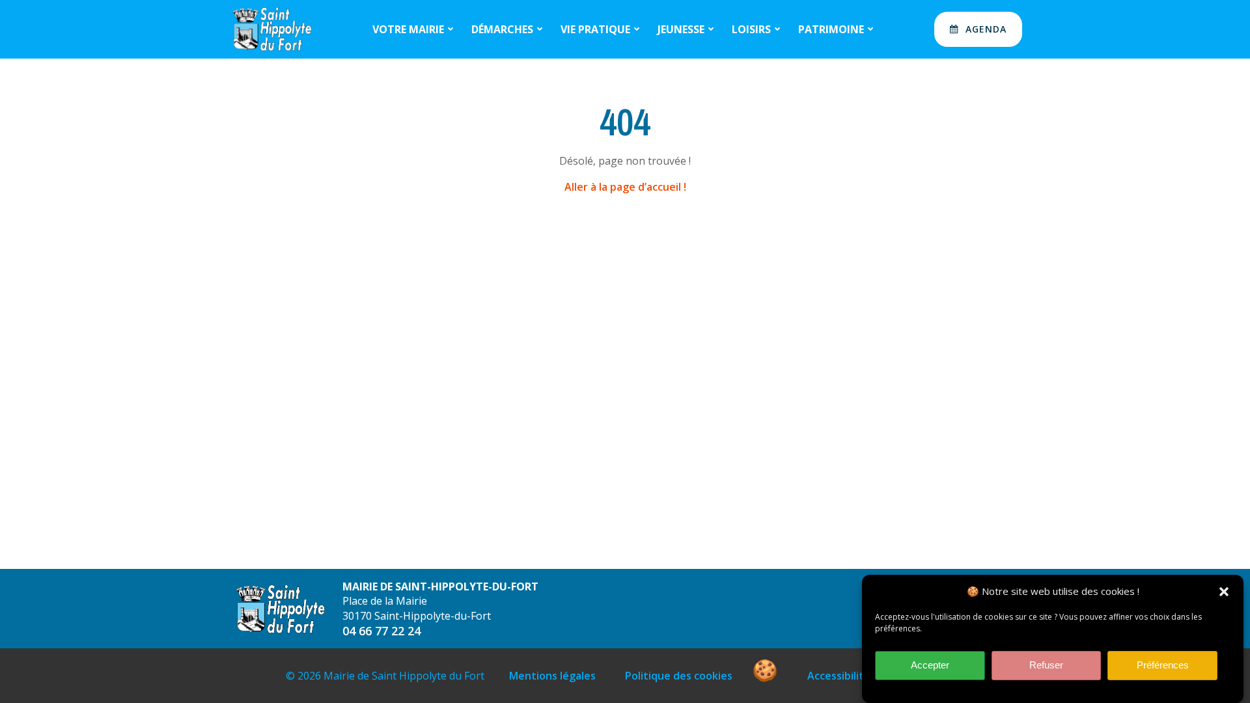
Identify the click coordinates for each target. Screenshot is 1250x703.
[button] (1223, 591)
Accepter (930, 665)
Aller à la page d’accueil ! (625, 187)
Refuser (1046, 665)
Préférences (1163, 665)
